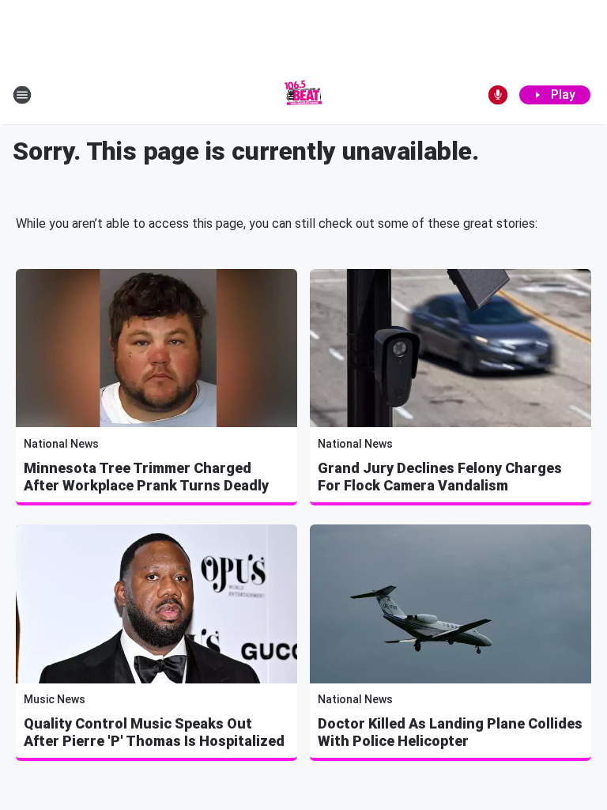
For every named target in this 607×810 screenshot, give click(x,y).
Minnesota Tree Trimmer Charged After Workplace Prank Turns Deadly (146, 477)
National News (61, 443)
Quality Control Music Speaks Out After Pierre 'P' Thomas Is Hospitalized (154, 732)
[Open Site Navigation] (22, 94)
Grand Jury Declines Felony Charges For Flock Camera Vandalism (440, 477)
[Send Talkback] (497, 94)
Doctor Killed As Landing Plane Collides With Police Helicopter (450, 732)
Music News (54, 699)
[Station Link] (303, 95)
